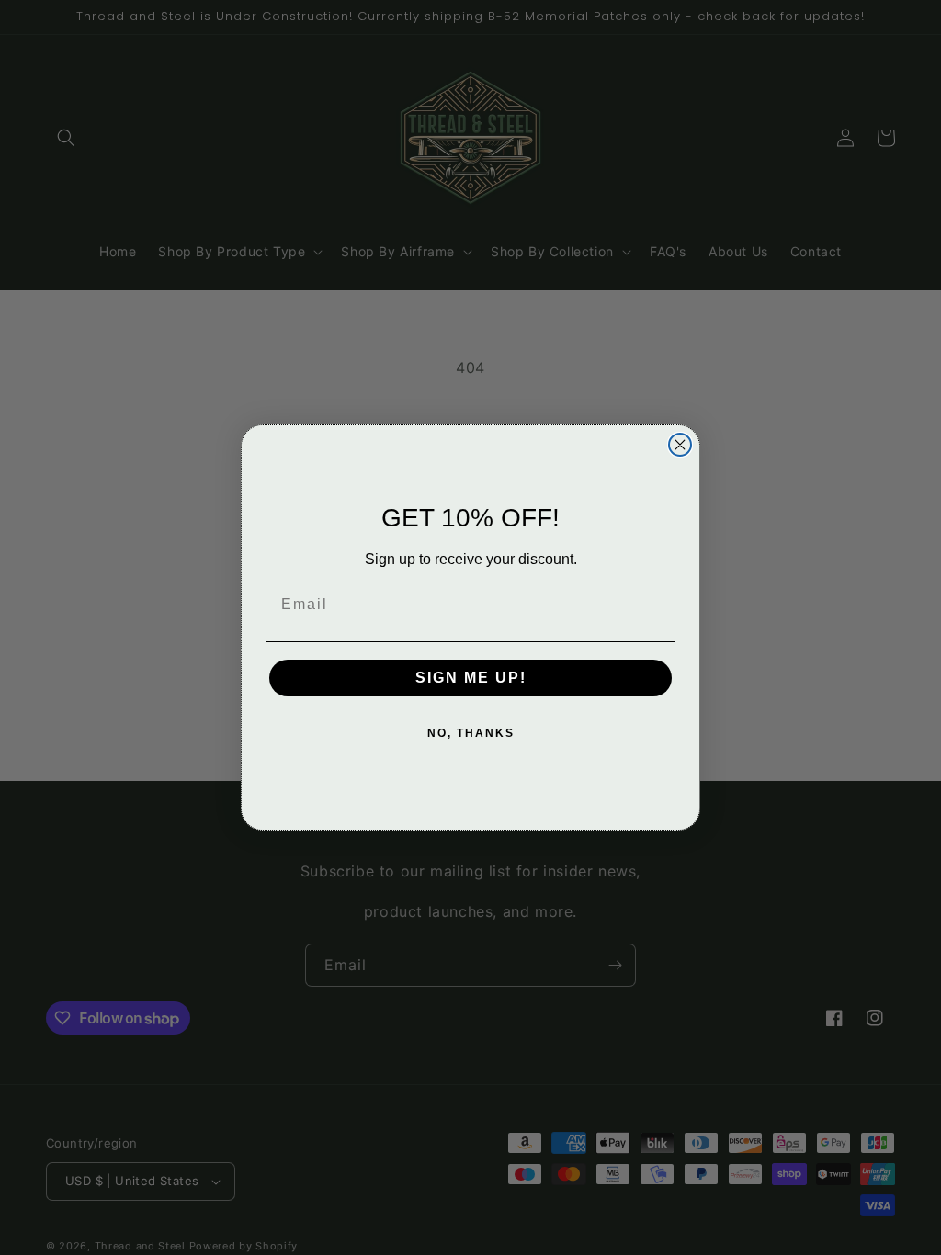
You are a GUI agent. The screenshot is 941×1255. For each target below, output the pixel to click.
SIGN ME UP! (471, 677)
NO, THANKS (471, 733)
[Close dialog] (680, 445)
